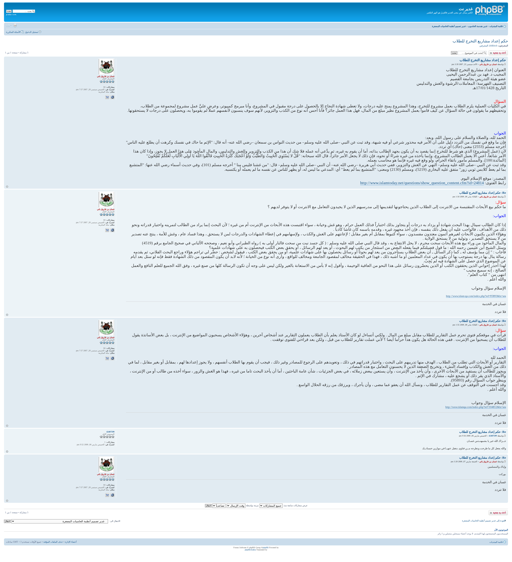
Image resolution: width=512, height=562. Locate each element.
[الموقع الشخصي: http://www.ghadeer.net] (112, 97)
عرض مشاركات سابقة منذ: (295, 505)
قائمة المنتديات (496, 26)
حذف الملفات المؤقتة (53, 542)
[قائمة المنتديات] (490, 9)
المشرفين (483, 45)
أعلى (7, 187)
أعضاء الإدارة (71, 542)
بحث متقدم (11, 14)
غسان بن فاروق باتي (488, 64)
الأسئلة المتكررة (13, 32)
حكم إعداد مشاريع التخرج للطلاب (480, 41)
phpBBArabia (250, 550)
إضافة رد (504, 51)
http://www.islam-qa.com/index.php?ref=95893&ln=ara (476, 295)
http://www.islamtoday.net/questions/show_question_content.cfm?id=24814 (422, 183)
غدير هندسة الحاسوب (477, 26)
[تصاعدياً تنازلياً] (215, 505)
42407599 (493, 436)
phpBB (266, 547)
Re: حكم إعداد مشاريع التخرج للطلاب (482, 192)
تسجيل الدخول (31, 32)
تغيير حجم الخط (9, 25)
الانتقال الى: (115, 521)
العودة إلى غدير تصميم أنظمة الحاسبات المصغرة (484, 520)
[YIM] (107, 97)
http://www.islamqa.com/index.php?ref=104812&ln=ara (475, 406)
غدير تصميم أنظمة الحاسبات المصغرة (449, 26)
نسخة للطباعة (15, 25)
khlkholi (493, 45)
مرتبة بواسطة (252, 505)
